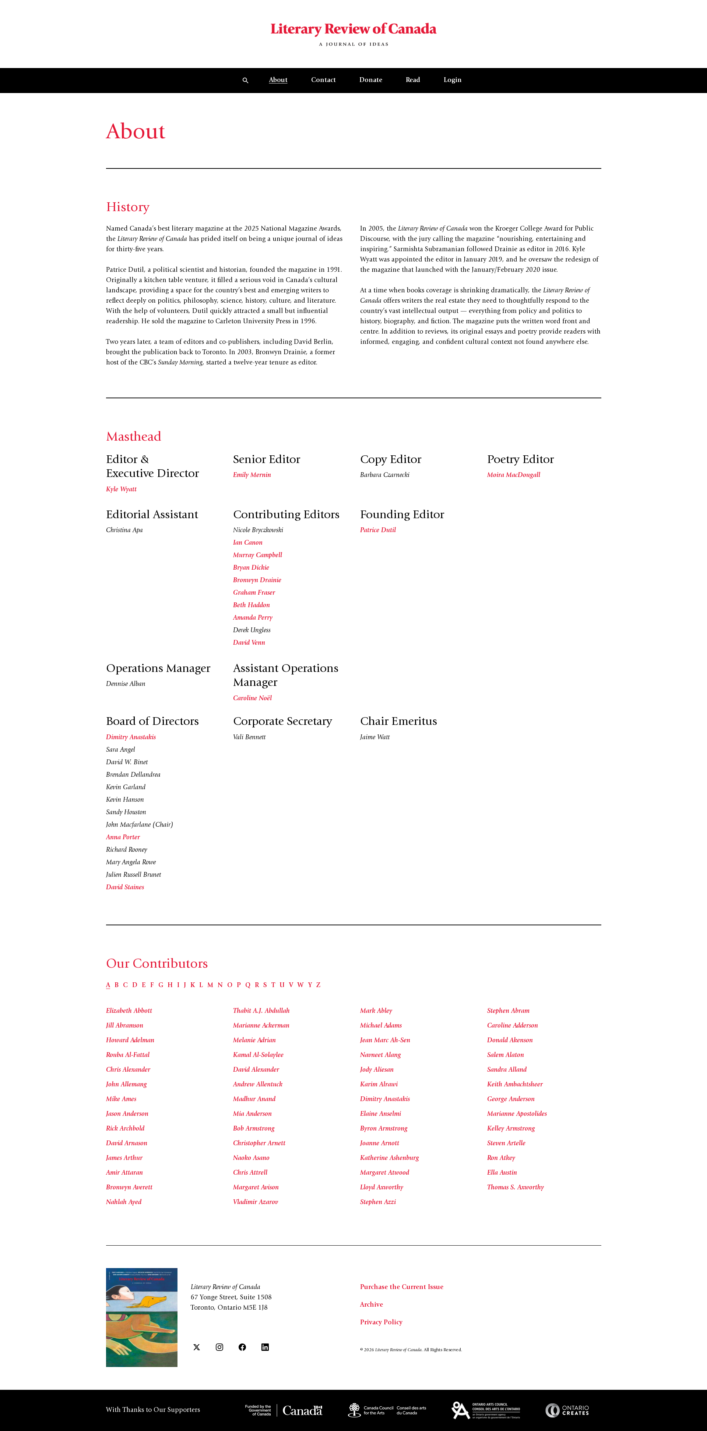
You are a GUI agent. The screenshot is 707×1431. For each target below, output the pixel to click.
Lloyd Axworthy (381, 1188)
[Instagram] (219, 1347)
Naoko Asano (251, 1158)
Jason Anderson (127, 1114)
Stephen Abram (508, 1011)
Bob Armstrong (254, 1129)
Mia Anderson (252, 1114)
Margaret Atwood (384, 1173)
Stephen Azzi (378, 1202)
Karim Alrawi (379, 1085)
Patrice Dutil (378, 530)
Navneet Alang (380, 1055)
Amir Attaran (124, 1173)
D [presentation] (134, 985)
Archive (371, 1305)
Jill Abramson (124, 1026)
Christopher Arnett (259, 1143)
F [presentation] (152, 985)
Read (413, 80)
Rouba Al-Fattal (128, 1055)
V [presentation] (291, 985)
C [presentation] (125, 985)
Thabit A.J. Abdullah (261, 1011)
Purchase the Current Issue (401, 1287)
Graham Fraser (254, 593)
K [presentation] (192, 985)
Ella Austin (502, 1173)
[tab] (108, 985)
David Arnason (126, 1143)
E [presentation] (144, 985)
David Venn (249, 643)
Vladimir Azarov (255, 1202)
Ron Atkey (501, 1158)
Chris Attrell (250, 1173)
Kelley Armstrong (511, 1129)
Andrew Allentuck (257, 1085)
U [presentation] (282, 985)
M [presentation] (210, 985)
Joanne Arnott (379, 1143)
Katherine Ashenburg (389, 1158)
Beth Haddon (251, 605)
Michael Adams (381, 1026)
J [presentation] (185, 985)
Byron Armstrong (384, 1129)
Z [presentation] (318, 985)
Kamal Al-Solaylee (258, 1055)
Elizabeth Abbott (129, 1011)
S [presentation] (265, 985)
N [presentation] (220, 985)
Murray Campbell (257, 555)
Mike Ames (121, 1099)
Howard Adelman (130, 1040)
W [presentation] (301, 985)
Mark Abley (376, 1011)
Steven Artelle (506, 1143)
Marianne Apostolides (517, 1114)
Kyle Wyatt (121, 490)
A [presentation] (108, 985)
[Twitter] (197, 1347)
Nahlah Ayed (123, 1202)
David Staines (125, 887)
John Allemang (126, 1085)
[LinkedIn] (265, 1347)
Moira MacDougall (513, 475)
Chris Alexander (128, 1070)
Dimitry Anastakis (131, 737)
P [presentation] (239, 985)
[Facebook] (242, 1347)
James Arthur (124, 1158)
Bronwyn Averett (129, 1188)
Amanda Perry (252, 618)
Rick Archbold (125, 1129)
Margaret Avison (256, 1188)
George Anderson (511, 1099)
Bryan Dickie (251, 568)
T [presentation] (273, 985)
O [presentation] (229, 985)
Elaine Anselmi (380, 1114)
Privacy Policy (381, 1323)
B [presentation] (117, 985)
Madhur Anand (254, 1099)
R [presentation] (257, 985)
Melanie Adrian (254, 1040)
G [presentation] (160, 985)
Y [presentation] (310, 985)
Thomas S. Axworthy (515, 1188)
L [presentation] (201, 985)
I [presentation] (178, 985)
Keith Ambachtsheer (515, 1085)
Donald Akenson (510, 1040)
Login (453, 80)
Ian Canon (248, 543)
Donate (370, 80)
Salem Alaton (505, 1055)
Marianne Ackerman (261, 1026)
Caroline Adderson (512, 1026)
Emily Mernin (252, 475)
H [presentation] (170, 985)
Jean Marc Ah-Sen (385, 1040)
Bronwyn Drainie (257, 580)
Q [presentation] (247, 985)
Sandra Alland (507, 1070)
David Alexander (256, 1070)
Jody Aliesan (377, 1070)
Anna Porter (123, 837)
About (278, 80)
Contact (323, 80)
